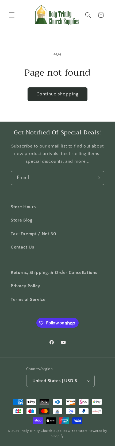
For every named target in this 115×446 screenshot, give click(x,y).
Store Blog (21, 220)
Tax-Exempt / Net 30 (33, 233)
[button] (11, 15)
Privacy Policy (25, 286)
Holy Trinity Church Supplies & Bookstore (54, 431)
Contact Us (22, 247)
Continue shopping (57, 94)
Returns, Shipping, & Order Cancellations (54, 272)
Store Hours (23, 206)
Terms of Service (28, 299)
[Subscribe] (97, 178)
